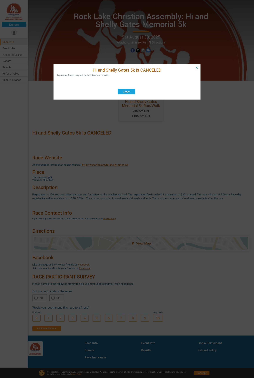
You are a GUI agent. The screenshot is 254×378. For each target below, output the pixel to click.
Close (126, 91)
